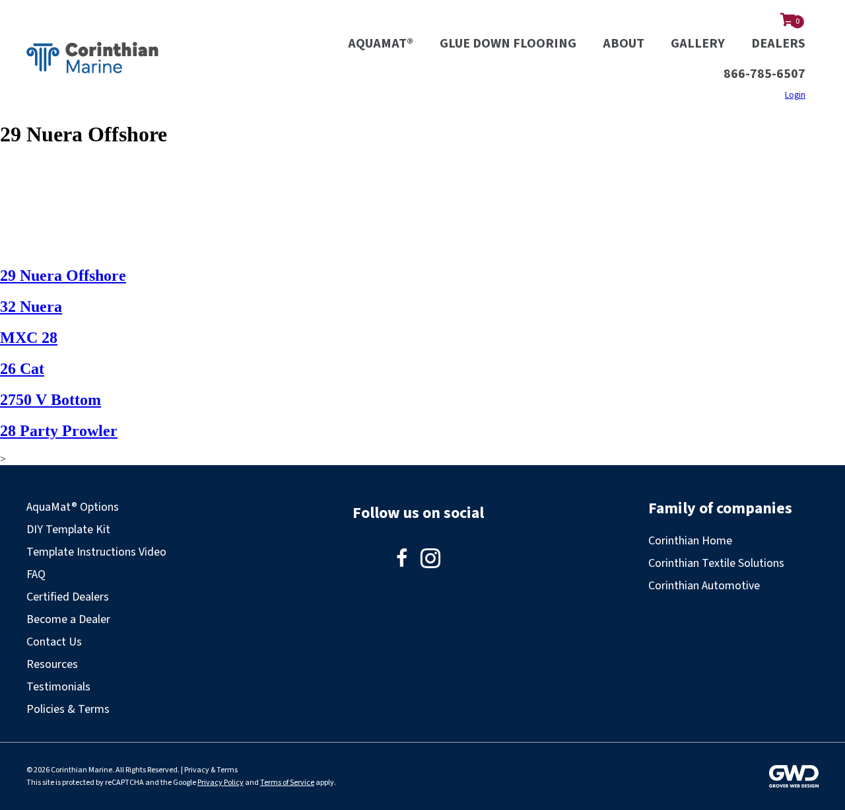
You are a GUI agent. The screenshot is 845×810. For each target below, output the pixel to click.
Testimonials (58, 687)
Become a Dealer (68, 619)
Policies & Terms (68, 709)
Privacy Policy (220, 782)
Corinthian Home (690, 541)
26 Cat (22, 368)
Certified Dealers (67, 597)
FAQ (36, 574)
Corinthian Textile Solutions (716, 563)
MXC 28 (28, 337)
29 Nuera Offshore (63, 275)
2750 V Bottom (50, 399)
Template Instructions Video (96, 552)
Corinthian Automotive (704, 585)
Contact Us (54, 642)
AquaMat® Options (72, 507)
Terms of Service (287, 782)
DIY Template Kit (68, 529)
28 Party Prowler (59, 430)
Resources (52, 664)
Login (795, 95)
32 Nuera (31, 306)
